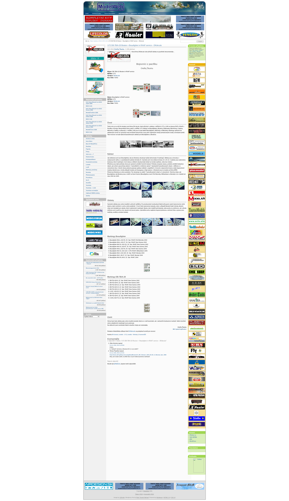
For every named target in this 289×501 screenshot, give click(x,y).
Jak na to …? (90, 154)
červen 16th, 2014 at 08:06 (117, 345)
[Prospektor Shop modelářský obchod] (196, 216)
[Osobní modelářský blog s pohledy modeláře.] (95, 211)
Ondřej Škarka (119, 49)
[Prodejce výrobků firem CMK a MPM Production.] (196, 272)
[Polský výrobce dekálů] (196, 221)
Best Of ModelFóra (91, 143)
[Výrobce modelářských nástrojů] (196, 295)
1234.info (122, 497)
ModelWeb (146, 491)
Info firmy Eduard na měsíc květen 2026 (94, 116)
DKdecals (117, 75)
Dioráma (88, 146)
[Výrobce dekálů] (196, 86)
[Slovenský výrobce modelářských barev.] (196, 233)
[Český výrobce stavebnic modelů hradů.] (196, 75)
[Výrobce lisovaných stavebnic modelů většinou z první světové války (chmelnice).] (196, 351)
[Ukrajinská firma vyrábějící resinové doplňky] (196, 182)
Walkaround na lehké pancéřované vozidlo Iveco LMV (95, 308)
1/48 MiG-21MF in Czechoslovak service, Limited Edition (95, 292)
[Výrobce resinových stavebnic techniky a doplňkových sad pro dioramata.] (196, 227)
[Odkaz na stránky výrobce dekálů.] (196, 137)
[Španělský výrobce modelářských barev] (196, 312)
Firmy (87, 151)
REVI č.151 (89, 132)
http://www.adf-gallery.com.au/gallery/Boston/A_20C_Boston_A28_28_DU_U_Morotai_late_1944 (138, 354)
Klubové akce (90, 156)
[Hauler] (129, 38)
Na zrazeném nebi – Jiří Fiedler (94, 278)
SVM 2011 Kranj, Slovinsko (93, 282)
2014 (100, 41)
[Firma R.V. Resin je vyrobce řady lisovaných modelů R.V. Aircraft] (196, 69)
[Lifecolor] (99, 38)
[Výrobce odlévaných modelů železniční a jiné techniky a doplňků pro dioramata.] (196, 306)
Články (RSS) (139, 494)
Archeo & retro (90, 138)
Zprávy (88, 195)
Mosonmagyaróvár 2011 (92, 268)
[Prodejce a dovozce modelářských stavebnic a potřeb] (196, 148)
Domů (87, 13)
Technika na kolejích (92, 190)
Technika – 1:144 (91, 188)
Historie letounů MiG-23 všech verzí (94, 287)
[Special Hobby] (129, 30)
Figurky (88, 149)
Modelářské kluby (123, 13)
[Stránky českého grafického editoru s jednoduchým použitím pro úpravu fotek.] (95, 254)
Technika (88, 185)
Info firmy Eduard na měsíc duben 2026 (94, 122)
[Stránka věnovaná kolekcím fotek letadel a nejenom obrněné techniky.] (95, 239)
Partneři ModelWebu (110, 13)
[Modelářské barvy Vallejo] (160, 30)
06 (103, 41)
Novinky (88, 172)
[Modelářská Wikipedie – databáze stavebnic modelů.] (95, 232)
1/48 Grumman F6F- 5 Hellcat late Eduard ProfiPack (95, 273)
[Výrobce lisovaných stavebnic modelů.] (196, 97)
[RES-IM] (160, 38)
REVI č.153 (89, 106)
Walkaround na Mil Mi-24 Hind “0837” (94, 298)
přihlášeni (117, 364)
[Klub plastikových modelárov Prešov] (196, 396)
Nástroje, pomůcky (91, 169)
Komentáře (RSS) (149, 494)
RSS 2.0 (191, 53)
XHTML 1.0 (167, 497)
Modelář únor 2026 (91, 129)
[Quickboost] (196, 92)
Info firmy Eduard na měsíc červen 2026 (94, 109)
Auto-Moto (89, 141)
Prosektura (89, 177)
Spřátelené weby (96, 13)
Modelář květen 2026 (92, 112)
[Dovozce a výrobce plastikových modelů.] (196, 266)
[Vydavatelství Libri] (196, 413)
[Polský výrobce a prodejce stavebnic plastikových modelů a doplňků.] (196, 188)
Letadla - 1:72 (123, 334)
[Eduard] (144, 22)
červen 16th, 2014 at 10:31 (117, 352)
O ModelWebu (153, 13)
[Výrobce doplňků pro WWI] (196, 210)
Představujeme (90, 175)
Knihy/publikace (91, 159)
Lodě (87, 167)
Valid (193, 437)
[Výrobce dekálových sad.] (196, 165)
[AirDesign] (99, 489)
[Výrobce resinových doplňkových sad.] (196, 120)
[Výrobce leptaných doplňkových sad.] (196, 143)
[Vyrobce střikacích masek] (196, 250)
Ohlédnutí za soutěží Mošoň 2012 (95, 303)
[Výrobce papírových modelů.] (196, 289)
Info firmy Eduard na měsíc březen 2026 (94, 126)
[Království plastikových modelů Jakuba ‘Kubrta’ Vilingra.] (95, 225)
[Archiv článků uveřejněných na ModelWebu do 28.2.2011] (95, 204)
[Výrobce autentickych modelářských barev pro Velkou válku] (196, 131)
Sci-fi (87, 180)
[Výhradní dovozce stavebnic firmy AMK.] (196, 300)
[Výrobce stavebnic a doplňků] (196, 205)
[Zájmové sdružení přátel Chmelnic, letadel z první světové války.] (95, 246)
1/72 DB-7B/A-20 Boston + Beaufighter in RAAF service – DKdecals (134, 45)
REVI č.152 (89, 119)
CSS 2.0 (173, 497)
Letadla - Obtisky (132, 334)
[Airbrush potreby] (190, 38)
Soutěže (88, 182)
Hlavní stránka (94, 41)
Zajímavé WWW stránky (93, 193)
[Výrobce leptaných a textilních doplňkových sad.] (196, 126)
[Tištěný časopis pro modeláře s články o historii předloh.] (196, 81)
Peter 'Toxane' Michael (142, 497)
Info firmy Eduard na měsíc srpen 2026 (94, 102)
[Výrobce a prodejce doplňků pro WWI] (196, 390)
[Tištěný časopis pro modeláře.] (196, 199)
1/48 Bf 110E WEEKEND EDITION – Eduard (95, 263)
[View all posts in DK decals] (95, 49)
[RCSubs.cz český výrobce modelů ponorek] (196, 159)
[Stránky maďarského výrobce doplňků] (196, 109)
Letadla (88, 164)
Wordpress (159, 497)
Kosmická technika (91, 162)
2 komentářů (142, 334)
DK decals (115, 334)
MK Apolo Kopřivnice (179, 329)
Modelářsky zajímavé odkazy (138, 13)
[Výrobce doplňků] (196, 385)
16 (106, 41)
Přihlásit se (193, 435)
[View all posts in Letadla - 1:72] (95, 65)
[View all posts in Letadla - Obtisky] (95, 86)
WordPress (193, 441)
